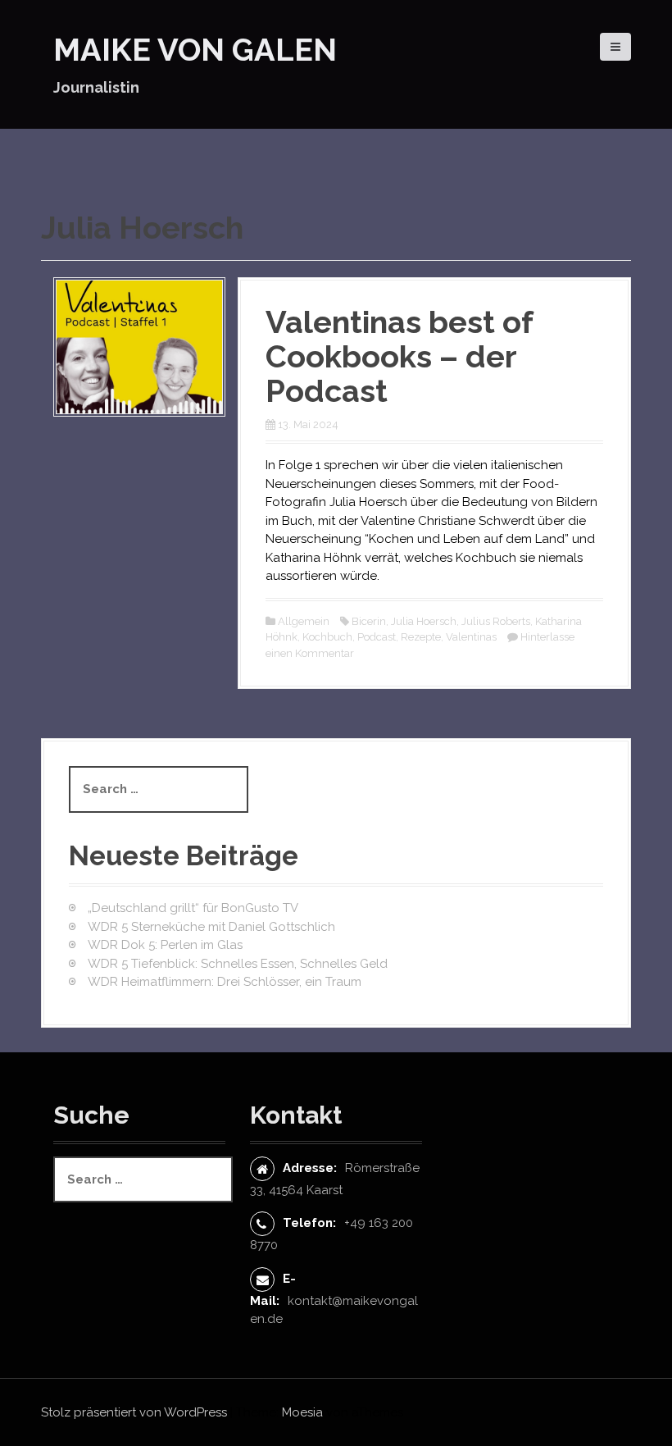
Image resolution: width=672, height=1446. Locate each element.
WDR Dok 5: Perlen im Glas (165, 944)
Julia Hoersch (423, 621)
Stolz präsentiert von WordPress (134, 1412)
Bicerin (369, 621)
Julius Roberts (495, 621)
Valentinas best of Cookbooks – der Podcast (399, 356)
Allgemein (303, 621)
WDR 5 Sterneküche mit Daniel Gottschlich (211, 926)
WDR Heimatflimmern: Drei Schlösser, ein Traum (224, 981)
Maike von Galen (195, 49)
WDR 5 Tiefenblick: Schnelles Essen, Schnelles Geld (238, 963)
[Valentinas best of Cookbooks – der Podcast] (139, 346)
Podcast (376, 637)
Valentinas (471, 637)
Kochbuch (327, 637)
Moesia (302, 1412)
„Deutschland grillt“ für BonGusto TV (193, 908)
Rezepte (421, 637)
